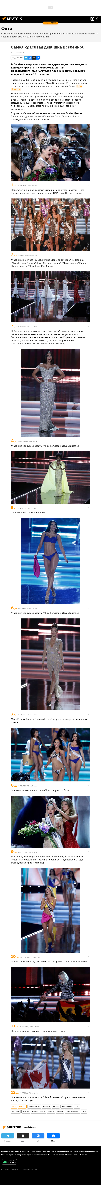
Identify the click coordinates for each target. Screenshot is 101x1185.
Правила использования (30, 1151)
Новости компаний (56, 1155)
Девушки (26, 1111)
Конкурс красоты (38, 1111)
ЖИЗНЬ (56, 1106)
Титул (84, 1111)
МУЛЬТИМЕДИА (34, 1106)
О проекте (5, 1151)
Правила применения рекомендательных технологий (24, 1155)
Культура (46, 1106)
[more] (88, 185)
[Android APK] (9, 1162)
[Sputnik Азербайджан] (12, 21)
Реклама (83, 1155)
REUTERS (22, 186)
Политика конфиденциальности (55, 1151)
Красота (51, 1111)
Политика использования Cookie (84, 1151)
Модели (60, 1111)
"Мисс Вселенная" (72, 1111)
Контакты (15, 1151)
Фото (14, 1106)
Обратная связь (72, 1155)
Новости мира (67, 1106)
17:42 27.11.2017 (17, 52)
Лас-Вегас (15, 1111)
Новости (22, 1106)
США (77, 1106)
